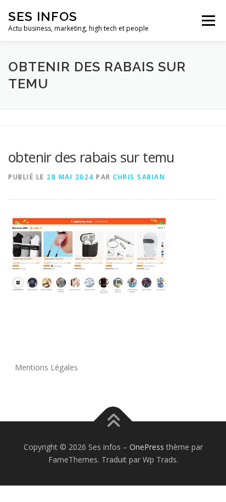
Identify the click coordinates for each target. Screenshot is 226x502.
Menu (208, 20)
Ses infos (42, 16)
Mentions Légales (46, 367)
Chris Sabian (139, 177)
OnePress (146, 447)
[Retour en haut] (113, 421)
